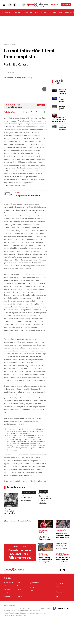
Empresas (68, 12)
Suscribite (41, 105)
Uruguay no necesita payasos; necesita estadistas (45, 499)
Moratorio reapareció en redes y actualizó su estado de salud (63, 130)
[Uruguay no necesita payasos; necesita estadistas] (42, 494)
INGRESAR (54, 5)
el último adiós (61, 530)
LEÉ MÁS (17, 193)
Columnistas (6, 12)
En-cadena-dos (9, 504)
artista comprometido (43, 554)
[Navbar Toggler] (5, 5)
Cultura (53, 12)
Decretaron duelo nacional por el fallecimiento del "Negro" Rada (19, 555)
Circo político (44, 491)
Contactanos (59, 592)
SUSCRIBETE (66, 5)
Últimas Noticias (8, 582)
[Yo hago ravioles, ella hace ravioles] (8, 195)
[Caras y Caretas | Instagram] (24, 5)
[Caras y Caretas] (14, 571)
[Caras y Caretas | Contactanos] (68, 570)
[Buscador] (10, 5)
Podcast (32, 587)
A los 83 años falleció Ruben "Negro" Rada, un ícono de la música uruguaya (45, 539)
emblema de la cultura (43, 531)
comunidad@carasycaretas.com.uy (12, 612)
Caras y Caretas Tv (34, 583)
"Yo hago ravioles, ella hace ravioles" (28, 195)
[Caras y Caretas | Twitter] (64, 570)
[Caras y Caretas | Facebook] (14, 5)
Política (6, 586)
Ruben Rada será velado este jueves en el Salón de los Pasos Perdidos (63, 536)
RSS (57, 597)
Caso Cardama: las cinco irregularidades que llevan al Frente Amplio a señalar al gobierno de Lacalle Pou (59, 122)
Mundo (37, 12)
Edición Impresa (34, 591)
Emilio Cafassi (10, 112)
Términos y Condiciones (9, 605)
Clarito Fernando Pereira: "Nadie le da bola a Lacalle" (63, 102)
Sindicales (28, 12)
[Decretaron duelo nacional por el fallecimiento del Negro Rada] (20, 532)
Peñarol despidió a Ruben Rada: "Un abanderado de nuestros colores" (63, 561)
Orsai (45, 12)
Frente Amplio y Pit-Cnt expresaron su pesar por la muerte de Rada (45, 561)
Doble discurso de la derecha (31, 493)
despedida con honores (19, 546)
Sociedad (18, 12)
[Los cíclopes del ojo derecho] (28, 495)
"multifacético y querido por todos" (62, 554)
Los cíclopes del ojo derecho (27, 498)
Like (60, 12)
